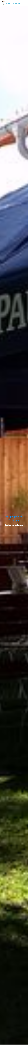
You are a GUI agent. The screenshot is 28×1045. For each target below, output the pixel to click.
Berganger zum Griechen (13, 3)
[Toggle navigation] (26, 2)
